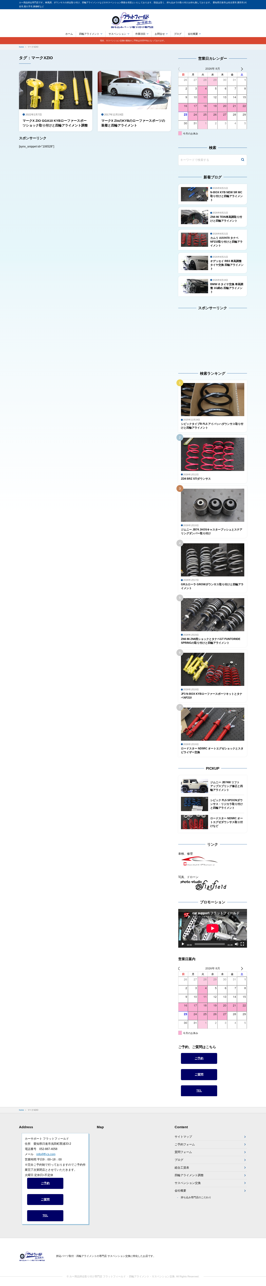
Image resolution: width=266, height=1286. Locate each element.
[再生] (183, 944)
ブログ (177, 33)
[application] (212, 928)
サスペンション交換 (188, 1183)
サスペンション (117, 33)
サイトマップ (183, 1136)
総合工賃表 (182, 1167)
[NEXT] (243, 68)
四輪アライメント (89, 33)
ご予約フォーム (185, 1144)
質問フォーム (183, 1152)
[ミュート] (236, 944)
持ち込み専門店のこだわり (196, 1197)
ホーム (69, 33)
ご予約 (199, 1058)
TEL (199, 1090)
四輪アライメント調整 (189, 1175)
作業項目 (140, 33)
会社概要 (193, 33)
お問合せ (160, 33)
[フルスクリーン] (242, 944)
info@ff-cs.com (45, 1154)
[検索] (242, 160)
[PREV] (181, 68)
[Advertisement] (200, 337)
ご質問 (199, 1074)
